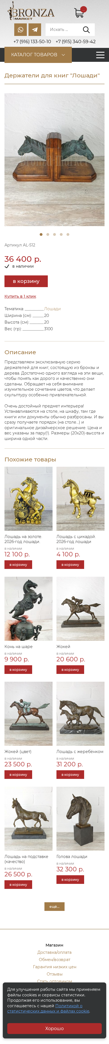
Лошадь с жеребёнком (79, 751)
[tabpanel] (54, 159)
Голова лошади (71, 856)
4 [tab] (61, 234)
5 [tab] (68, 234)
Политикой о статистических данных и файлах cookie (48, 1008)
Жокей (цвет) (18, 751)
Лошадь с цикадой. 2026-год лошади (76, 539)
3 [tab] (54, 234)
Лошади (52, 308)
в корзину (26, 281)
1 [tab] (41, 234)
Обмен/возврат (54, 959)
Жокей (63, 646)
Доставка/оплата (54, 952)
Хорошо (54, 1028)
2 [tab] (47, 234)
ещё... (54, 906)
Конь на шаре (18, 646)
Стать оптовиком (54, 981)
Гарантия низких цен (54, 966)
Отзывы (55, 974)
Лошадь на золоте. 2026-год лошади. (23, 539)
